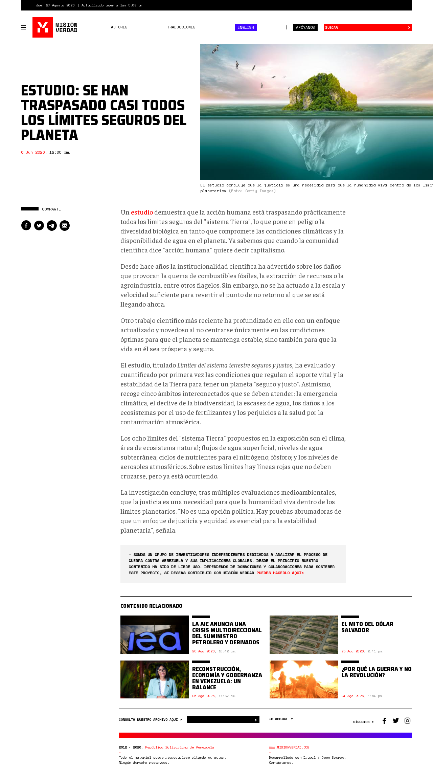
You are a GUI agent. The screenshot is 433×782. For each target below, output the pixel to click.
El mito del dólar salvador (367, 627)
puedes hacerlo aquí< (280, 573)
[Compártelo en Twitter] (39, 225)
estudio (142, 211)
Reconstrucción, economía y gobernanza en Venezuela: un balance (227, 678)
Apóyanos (305, 27)
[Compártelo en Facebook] (26, 225)
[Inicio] (55, 27)
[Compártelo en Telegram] (52, 225)
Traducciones (181, 27)
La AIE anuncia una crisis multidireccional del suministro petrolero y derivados (227, 633)
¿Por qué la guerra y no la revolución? (376, 672)
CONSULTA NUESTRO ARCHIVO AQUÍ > (151, 719)
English (245, 27)
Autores (119, 27)
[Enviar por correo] (65, 225)
